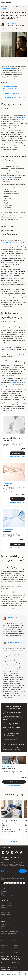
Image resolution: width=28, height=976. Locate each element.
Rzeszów (16, 950)
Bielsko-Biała (4, 945)
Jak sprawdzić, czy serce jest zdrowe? (14, 97)
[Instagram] (7, 852)
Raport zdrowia (5, 928)
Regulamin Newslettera (18, 874)
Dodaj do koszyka (16, 453)
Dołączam (22, 871)
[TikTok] (21, 852)
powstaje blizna (19, 353)
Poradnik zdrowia (5, 912)
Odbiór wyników (5, 910)
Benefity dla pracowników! (8, 931)
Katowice (3, 943)
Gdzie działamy (5, 924)
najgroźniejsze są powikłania (9, 242)
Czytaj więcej (5, 833)
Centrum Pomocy (5, 903)
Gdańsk (16, 943)
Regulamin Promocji (6, 914)
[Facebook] (12, 852)
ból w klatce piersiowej (7, 68)
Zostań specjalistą (6, 895)
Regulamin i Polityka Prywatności (9, 967)
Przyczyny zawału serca (10, 86)
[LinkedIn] (2, 852)
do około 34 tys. (18, 585)
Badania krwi (4, 926)
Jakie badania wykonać (7, 905)
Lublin (15, 947)
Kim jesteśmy (4, 891)
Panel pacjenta (4, 907)
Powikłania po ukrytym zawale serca (13, 91)
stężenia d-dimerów (14, 382)
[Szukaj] (25, 2)
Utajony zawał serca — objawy (11, 88)
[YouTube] (16, 852)
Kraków (3, 940)
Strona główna (4, 6)
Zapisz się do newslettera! (7, 917)
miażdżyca (22, 117)
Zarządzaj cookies (5, 969)
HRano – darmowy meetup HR (8, 933)
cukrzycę (5, 177)
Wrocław (3, 950)
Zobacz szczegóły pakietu (13, 785)
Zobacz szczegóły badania (17, 456)
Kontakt (3, 893)
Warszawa (16, 940)
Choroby (12, 6)
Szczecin (16, 952)
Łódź (2, 947)
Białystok (16, 945)
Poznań (3, 952)
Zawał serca (4, 113)
